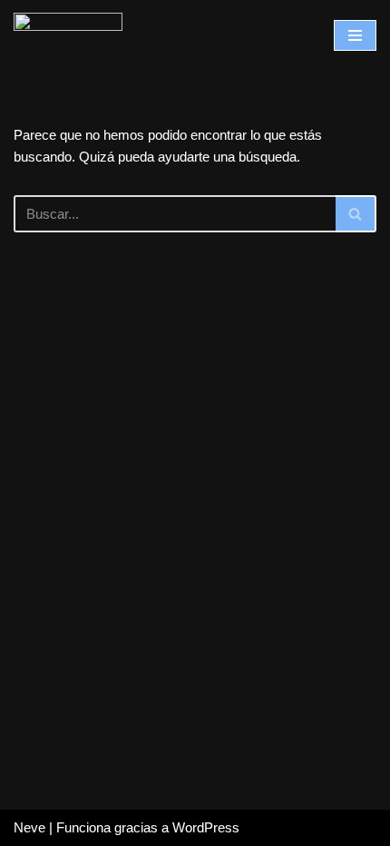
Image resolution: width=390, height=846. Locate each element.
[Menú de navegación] (355, 35)
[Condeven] (68, 35)
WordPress (205, 827)
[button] (355, 214)
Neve (29, 827)
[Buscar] (356, 213)
